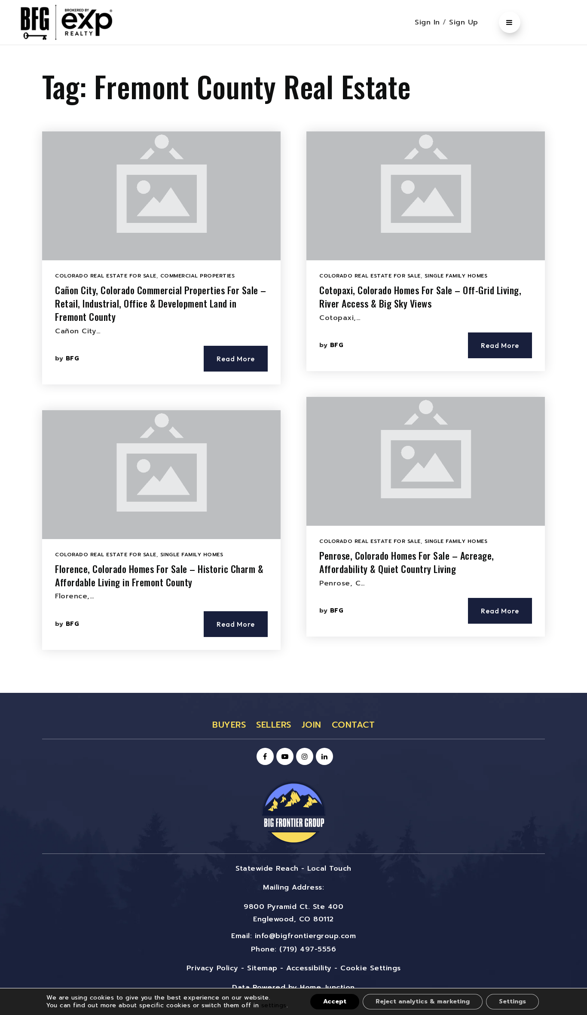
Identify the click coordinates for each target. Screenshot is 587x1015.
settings (274, 1005)
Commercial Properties (197, 276)
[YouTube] (284, 757)
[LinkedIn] (323, 757)
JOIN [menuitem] (311, 724)
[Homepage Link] (293, 812)
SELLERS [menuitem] (273, 724)
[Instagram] (303, 757)
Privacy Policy (212, 968)
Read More (236, 358)
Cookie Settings (370, 968)
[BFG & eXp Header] (79, 22)
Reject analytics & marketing (423, 1001)
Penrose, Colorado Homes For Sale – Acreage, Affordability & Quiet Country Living (406, 562)
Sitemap (262, 968)
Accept (334, 1001)
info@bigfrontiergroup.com (305, 936)
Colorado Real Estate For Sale (105, 276)
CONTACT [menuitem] (353, 724)
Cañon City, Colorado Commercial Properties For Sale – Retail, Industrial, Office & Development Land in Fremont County (160, 303)
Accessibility (309, 968)
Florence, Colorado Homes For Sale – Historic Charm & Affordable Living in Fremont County (159, 575)
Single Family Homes (191, 554)
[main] (293, 369)
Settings (512, 1001)
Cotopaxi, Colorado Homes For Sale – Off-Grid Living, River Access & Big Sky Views (420, 296)
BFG (72, 358)
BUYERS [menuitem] (229, 724)
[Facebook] (264, 757)
